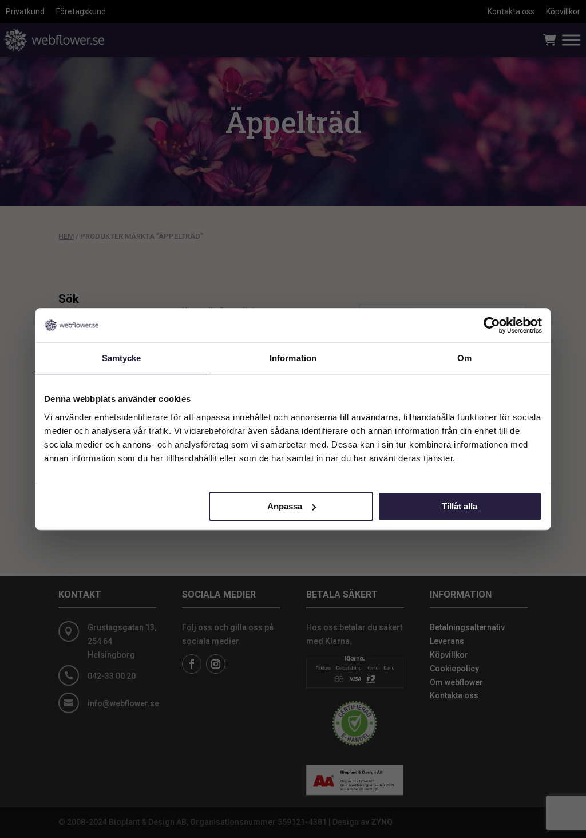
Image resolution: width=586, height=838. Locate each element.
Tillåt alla (459, 506)
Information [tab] (293, 358)
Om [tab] (464, 358)
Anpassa (284, 506)
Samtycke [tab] (121, 358)
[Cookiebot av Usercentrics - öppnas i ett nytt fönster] (492, 325)
